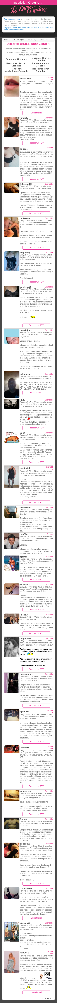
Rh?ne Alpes (19, 40)
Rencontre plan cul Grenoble (16, 64)
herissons (25, 218)
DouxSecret (26, 888)
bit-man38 (25, 923)
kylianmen (25, 374)
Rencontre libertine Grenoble (41, 59)
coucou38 (25, 844)
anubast (24, 149)
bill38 (23, 433)
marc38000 (25, 507)
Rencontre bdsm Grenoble (40, 64)
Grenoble (44, 40)
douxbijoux (26, 330)
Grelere (23, 819)
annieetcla (25, 791)
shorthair (24, 584)
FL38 (22, 400)
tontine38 (25, 468)
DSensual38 (26, 184)
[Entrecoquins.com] (28, 14)
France (7, 40)
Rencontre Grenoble (16, 59)
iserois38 (24, 747)
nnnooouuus (26, 674)
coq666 (24, 534)
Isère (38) (32, 40)
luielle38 (24, 615)
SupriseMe (25, 78)
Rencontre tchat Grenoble (40, 70)
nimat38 (24, 118)
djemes (23, 557)
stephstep (25, 252)
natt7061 (24, 952)
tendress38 (25, 287)
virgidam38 (25, 638)
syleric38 (24, 711)
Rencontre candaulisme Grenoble (16, 70)
